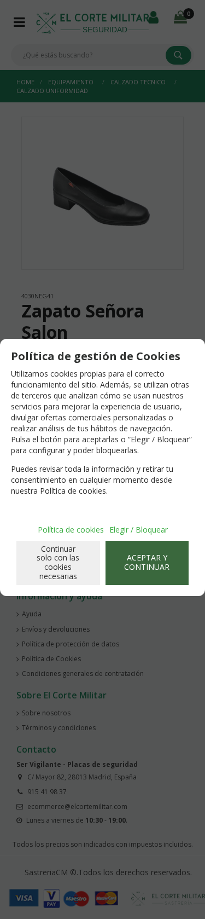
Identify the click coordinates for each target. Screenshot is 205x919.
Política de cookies (71, 529)
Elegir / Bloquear (138, 529)
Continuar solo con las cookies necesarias (58, 562)
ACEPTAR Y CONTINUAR (146, 562)
